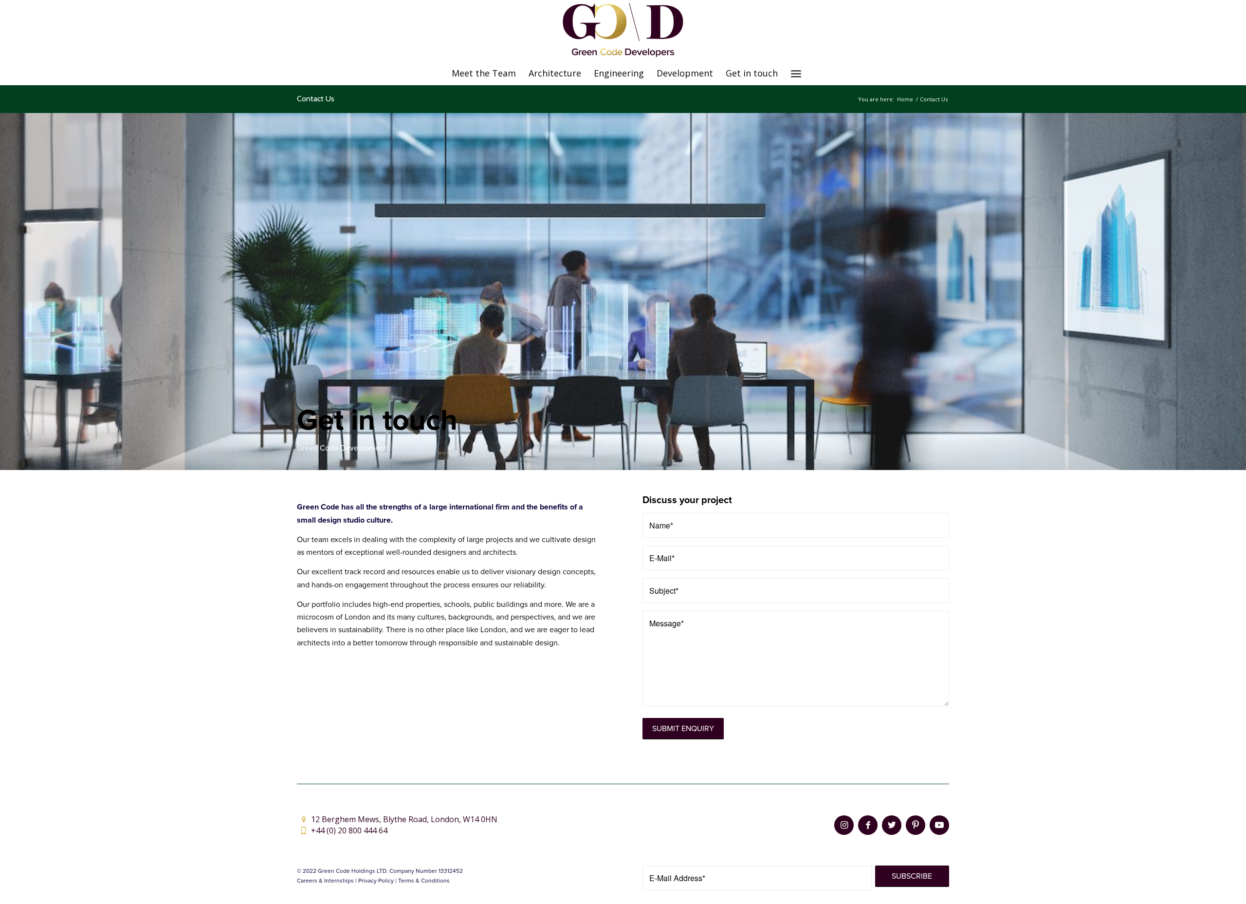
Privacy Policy (376, 880)
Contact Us (315, 98)
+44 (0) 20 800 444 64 (349, 830)
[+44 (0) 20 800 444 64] (303, 830)
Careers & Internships (325, 880)
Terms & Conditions (424, 880)
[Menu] (796, 73)
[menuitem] (483, 73)
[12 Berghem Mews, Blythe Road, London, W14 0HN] (303, 819)
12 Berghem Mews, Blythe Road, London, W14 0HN (404, 819)
